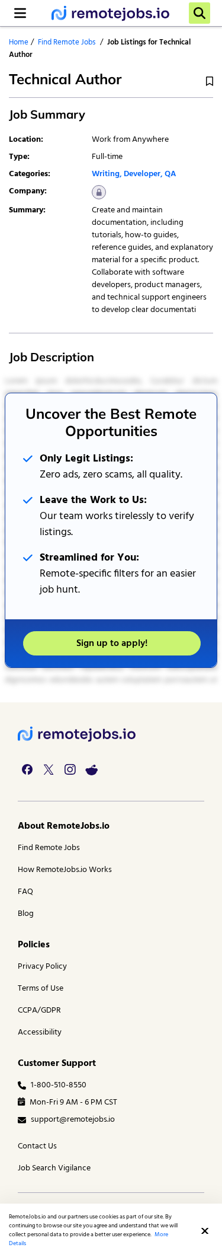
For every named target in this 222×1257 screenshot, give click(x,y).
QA (170, 174)
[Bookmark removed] (209, 82)
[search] (199, 13)
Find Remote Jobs (66, 42)
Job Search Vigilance (54, 1168)
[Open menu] (20, 13)
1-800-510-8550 (58, 1085)
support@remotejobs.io (73, 1119)
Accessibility (40, 1032)
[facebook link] (27, 769)
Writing (106, 174)
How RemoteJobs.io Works (65, 870)
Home (18, 42)
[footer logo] (77, 734)
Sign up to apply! (111, 643)
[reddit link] (91, 769)
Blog (26, 914)
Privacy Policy (42, 966)
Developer (142, 174)
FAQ (25, 892)
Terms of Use (40, 988)
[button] (204, 1231)
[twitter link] (48, 769)
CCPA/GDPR (39, 1010)
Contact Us (37, 1146)
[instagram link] (69, 769)
